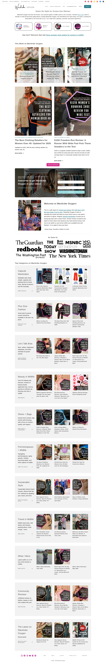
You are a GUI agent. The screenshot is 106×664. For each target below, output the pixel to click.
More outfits (21, 568)
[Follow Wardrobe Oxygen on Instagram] (22, 656)
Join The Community (14, 1)
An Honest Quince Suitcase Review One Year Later (61, 533)
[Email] (94, 1)
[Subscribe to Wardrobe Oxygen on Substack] (32, 656)
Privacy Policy (73, 655)
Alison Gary (80, 14)
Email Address (62, 185)
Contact (62, 655)
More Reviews (21, 606)
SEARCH (88, 6)
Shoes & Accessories (59, 137)
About (52, 655)
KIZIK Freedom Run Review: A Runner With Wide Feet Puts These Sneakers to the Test (72, 143)
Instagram (34, 1)
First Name (60, 179)
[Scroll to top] (103, 659)
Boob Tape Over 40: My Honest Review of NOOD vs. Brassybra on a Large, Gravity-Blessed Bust (80, 359)
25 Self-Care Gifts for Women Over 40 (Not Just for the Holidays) (61, 464)
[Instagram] (85, 1)
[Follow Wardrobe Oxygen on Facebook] (24, 656)
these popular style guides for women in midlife (65, 35)
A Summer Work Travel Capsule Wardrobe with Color (80, 288)
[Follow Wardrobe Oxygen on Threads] (27, 656)
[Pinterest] (88, 1)
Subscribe (5, 1)
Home (44, 655)
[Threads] (103, 1)
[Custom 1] (97, 1)
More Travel (21, 533)
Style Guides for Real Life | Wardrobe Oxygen (25, 137)
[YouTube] (91, 1)
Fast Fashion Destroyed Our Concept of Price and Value (61, 498)
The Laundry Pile (25, 1)
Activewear (67, 137)
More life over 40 (23, 466)
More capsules (22, 290)
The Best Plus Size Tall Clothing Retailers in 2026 (61, 322)
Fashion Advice (53, 69)
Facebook (41, 1)
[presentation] (27, 65)
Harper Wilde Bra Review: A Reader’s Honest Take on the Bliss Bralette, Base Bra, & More (62, 359)
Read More (19, 153)
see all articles (53, 164)
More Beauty (21, 397)
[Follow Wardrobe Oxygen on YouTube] (30, 656)
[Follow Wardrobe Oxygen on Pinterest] (35, 656)
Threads (47, 1)
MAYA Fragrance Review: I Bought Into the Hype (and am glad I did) (44, 394)
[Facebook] (100, 1)
